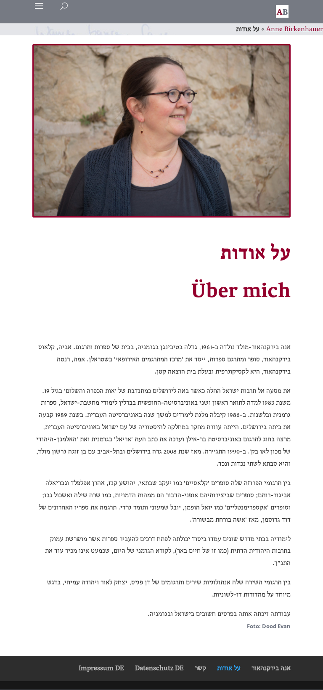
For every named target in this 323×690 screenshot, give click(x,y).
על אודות (229, 668)
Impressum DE (101, 668)
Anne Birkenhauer (294, 29)
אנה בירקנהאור (271, 668)
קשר (200, 668)
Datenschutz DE (159, 668)
